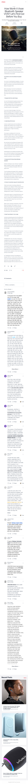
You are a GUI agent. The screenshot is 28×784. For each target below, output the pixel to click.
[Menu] (26, 2)
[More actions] (23, 57)
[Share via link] (14, 266)
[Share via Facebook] (4, 266)
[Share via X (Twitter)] (8, 266)
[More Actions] (23, 292)
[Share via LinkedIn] (11, 266)
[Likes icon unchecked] (8, 328)
